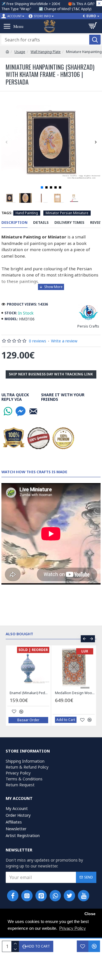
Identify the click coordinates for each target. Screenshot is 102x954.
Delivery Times (69, 222)
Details (41, 222)
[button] (6, 142)
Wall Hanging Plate (46, 51)
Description (14, 222)
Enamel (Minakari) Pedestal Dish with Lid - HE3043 (29, 693)
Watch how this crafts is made (34, 472)
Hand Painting (27, 213)
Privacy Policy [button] (72, 928)
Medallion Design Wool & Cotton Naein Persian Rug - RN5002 (75, 693)
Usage (19, 51)
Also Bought (19, 634)
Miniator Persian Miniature (67, 213)
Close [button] (89, 914)
